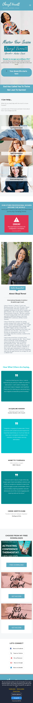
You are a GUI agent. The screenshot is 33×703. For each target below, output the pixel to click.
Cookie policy (12, 689)
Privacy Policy (16, 691)
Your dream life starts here (18, 72)
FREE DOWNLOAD (17, 565)
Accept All (16, 698)
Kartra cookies (20, 689)
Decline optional (16, 694)
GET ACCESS (16, 596)
